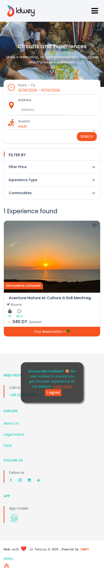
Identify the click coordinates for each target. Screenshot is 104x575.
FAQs (8, 445)
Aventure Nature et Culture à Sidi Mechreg (50, 298)
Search (87, 136)
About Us (11, 423)
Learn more (62, 386)
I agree (53, 392)
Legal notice (14, 434)
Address (24, 100)
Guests (24, 121)
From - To (26, 85)
